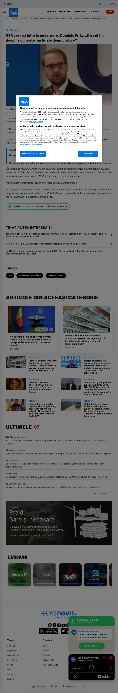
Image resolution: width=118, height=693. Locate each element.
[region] (59, 128)
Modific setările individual (33, 154)
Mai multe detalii (36, 122)
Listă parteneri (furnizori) (31, 145)
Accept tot (88, 154)
